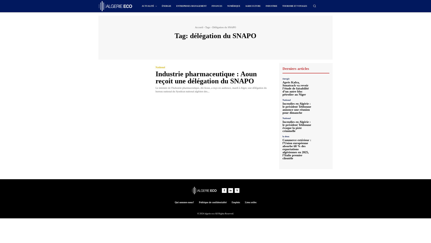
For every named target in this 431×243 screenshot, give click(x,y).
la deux (286, 136)
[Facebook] (224, 190)
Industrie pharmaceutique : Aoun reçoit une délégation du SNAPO (206, 77)
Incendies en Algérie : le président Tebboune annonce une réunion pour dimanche (297, 108)
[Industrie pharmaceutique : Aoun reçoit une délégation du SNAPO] (124, 80)
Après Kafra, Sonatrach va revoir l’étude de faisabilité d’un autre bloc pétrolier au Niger (296, 88)
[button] (314, 5)
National (160, 67)
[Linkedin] (230, 190)
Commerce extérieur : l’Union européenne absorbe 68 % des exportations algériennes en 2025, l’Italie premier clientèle (297, 149)
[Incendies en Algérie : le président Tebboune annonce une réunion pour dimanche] (322, 106)
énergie (286, 79)
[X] (237, 190)
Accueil (199, 27)
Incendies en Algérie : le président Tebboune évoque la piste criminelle (297, 126)
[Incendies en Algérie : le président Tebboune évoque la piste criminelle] (322, 124)
